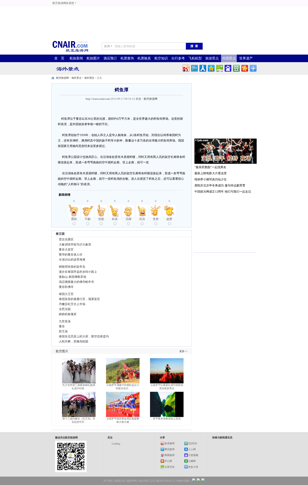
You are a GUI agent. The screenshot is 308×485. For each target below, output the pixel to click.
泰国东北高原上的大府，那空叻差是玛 (84, 336)
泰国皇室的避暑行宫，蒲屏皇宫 (79, 299)
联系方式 (120, 480)
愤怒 (101, 219)
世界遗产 (246, 58)
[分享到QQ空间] (211, 68)
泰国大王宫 (66, 294)
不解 (88, 219)
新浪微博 (169, 443)
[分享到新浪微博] (186, 68)
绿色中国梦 (183, 480)
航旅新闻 (76, 58)
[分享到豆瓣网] (236, 68)
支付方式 (143, 480)
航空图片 (62, 351)
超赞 (169, 219)
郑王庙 (63, 331)
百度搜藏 (193, 455)
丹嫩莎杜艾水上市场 (72, 304)
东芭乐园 (65, 309)
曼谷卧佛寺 (66, 286)
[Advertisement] (105, 9)
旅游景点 (212, 58)
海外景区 (89, 77)
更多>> (183, 351)
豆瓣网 (192, 461)
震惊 (74, 219)
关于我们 (108, 480)
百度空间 (169, 466)
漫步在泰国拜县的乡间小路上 (78, 271)
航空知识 (161, 58)
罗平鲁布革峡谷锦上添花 (167, 418)
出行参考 (178, 58)
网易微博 (169, 455)
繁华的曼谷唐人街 (70, 254)
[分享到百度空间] (219, 68)
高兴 (142, 219)
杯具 (115, 219)
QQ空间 (192, 443)
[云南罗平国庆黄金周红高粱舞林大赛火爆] (123, 416)
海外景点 (76, 77)
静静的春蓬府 (67, 314)
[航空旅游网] (70, 51)
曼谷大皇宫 (66, 249)
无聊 (128, 219)
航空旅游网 (62, 77)
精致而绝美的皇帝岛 (72, 266)
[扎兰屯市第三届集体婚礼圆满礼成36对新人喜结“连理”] (79, 382)
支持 (156, 219)
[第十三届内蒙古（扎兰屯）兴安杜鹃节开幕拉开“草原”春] (79, 416)
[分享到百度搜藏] (228, 68)
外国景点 (229, 58)
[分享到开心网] (244, 68)
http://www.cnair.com (98, 98)
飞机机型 (195, 58)
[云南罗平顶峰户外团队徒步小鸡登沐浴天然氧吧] (123, 382)
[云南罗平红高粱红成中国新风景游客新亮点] (167, 382)
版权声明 (132, 480)
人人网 (192, 449)
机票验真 (144, 58)
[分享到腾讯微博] (194, 68)
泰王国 (60, 233)
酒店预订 (110, 58)
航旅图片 (93, 58)
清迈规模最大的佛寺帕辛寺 (76, 281)
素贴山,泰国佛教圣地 (72, 276)
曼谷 (62, 326)
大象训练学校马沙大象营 (75, 244)
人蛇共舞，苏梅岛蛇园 (73, 341)
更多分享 (193, 466)
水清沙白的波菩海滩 (72, 259)
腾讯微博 (169, 449)
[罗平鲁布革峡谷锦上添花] (167, 416)
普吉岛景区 (66, 239)
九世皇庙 (65, 321)
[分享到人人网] (202, 68)
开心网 (168, 461)
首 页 (59, 58)
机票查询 (127, 58)
